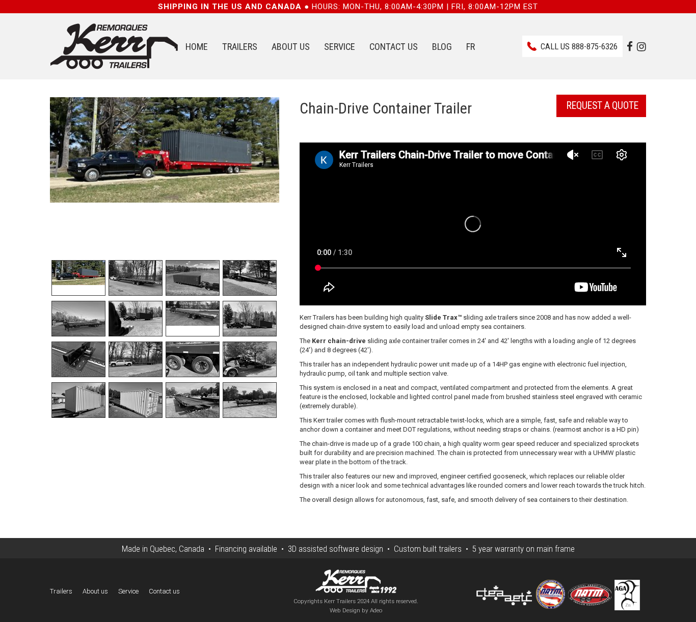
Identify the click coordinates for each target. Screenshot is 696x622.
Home (196, 46)
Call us (579, 46)
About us (291, 46)
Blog (442, 46)
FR (470, 46)
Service (339, 46)
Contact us (393, 46)
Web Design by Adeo (356, 610)
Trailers (239, 46)
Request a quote (602, 105)
